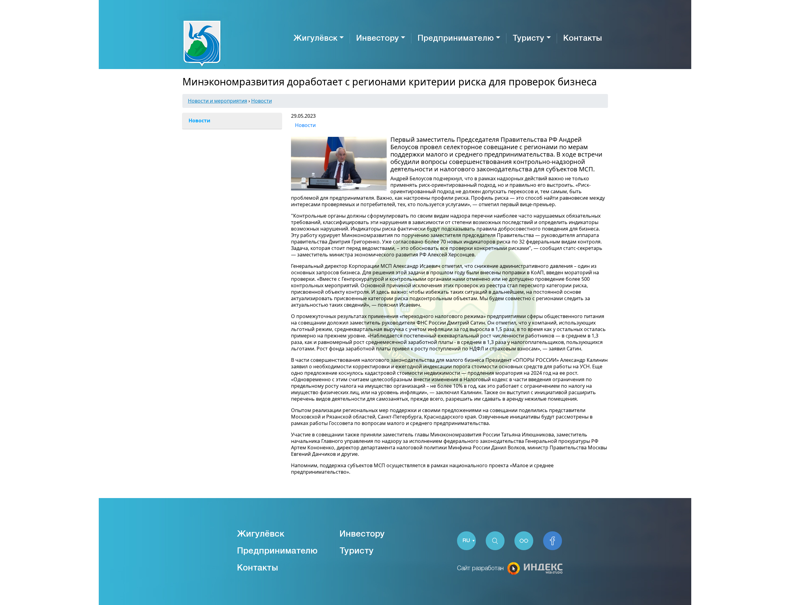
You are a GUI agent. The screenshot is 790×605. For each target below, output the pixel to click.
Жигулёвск (315, 38)
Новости (261, 100)
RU (466, 540)
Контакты (582, 38)
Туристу (528, 38)
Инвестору (377, 38)
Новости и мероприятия (217, 100)
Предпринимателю (456, 38)
